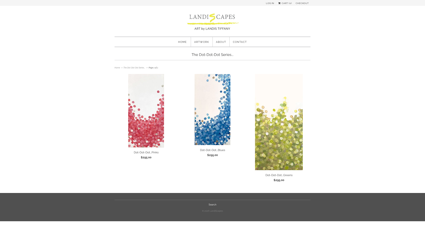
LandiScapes (216, 211)
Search (212, 204)
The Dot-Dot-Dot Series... (212, 54)
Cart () (286, 3)
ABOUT (221, 41)
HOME (182, 41)
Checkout (302, 3)
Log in (270, 3)
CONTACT (240, 41)
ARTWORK (201, 41)
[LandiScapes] (212, 22)
